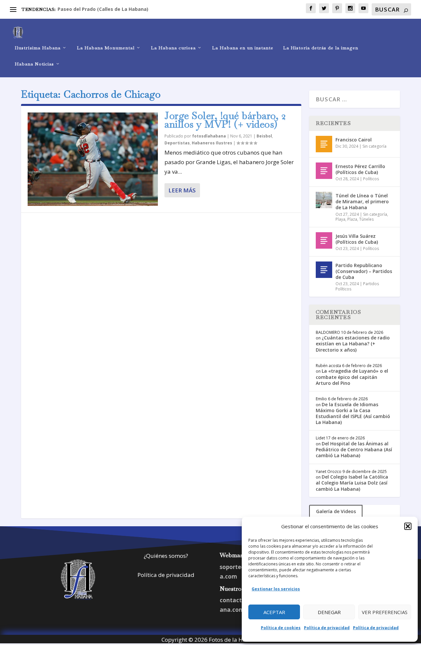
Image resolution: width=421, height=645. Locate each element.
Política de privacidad (327, 628)
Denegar (329, 612)
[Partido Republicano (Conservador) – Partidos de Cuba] (324, 269)
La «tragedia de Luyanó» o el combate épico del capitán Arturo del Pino (352, 377)
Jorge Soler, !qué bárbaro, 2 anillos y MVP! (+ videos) (225, 120)
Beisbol (264, 136)
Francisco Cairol (353, 139)
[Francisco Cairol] (324, 144)
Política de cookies (281, 628)
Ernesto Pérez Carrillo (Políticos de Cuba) (360, 169)
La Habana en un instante (242, 48)
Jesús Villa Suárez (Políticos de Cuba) (356, 239)
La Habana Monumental (106, 48)
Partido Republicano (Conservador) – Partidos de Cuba (363, 271)
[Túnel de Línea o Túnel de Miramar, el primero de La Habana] (324, 200)
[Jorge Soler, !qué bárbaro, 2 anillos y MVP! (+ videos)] (93, 159)
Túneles (366, 219)
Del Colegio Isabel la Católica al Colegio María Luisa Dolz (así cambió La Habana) (352, 483)
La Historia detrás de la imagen (320, 48)
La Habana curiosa (173, 48)
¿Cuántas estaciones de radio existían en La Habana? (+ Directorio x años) (353, 344)
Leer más (182, 190)
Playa (340, 219)
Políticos (371, 179)
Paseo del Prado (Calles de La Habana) (103, 9)
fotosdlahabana (209, 136)
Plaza (352, 219)
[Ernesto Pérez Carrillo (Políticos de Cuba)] (324, 170)
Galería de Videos (336, 511)
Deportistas (177, 143)
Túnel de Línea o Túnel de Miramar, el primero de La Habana (362, 201)
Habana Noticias (34, 64)
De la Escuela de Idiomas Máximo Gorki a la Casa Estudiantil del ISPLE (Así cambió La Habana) (353, 413)
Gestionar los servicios (276, 589)
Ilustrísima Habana (38, 48)
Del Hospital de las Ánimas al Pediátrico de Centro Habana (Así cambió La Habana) (354, 449)
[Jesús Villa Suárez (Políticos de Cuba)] (324, 240)
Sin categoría (374, 146)
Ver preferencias (385, 612)
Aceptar (274, 612)
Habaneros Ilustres (212, 143)
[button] (408, 526)
